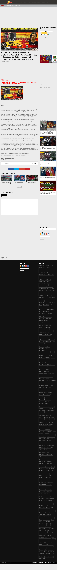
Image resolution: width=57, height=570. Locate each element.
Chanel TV (50, 325)
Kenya (47, 424)
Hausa (50, 387)
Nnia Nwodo (41, 470)
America (40, 286)
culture (40, 339)
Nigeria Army (49, 443)
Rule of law (41, 512)
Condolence (46, 334)
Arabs (54, 290)
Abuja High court (42, 272)
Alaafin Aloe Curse (42, 283)
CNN (46, 330)
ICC (40, 394)
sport (52, 533)
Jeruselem (45, 417)
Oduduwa (41, 477)
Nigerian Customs (49, 456)
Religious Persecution (43, 507)
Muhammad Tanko (42, 436)
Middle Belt (41, 433)
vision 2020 (50, 549)
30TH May (47, 265)
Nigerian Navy (49, 461)
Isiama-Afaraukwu (42, 413)
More (29, 2)
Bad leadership (47, 299)
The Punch (41, 539)
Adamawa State (42, 274)
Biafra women (50, 313)
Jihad (53, 417)
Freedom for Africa (42, 376)
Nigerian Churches (49, 454)
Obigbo (50, 475)
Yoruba (46, 556)
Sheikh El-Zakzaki (46, 519)
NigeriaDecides (42, 452)
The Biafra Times (8, 562)
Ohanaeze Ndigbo (42, 479)
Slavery (47, 523)
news (48, 438)
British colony (46, 320)
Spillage (47, 533)
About (36, 562)
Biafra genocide (51, 307)
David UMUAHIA (47, 343)
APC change (52, 288)
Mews (54, 431)
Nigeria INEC (41, 449)
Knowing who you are (42, 426)
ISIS (48, 413)
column (40, 334)
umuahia (40, 546)
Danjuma (40, 341)
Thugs (54, 539)
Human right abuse (42, 392)
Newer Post (6, 163)
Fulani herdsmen (46, 378)
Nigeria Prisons (50, 450)
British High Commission (43, 322)
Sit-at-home (41, 523)
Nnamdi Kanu (41, 468)
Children (40, 327)
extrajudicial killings (42, 366)
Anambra (50, 286)
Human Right (50, 390)
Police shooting (49, 491)
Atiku (51, 295)
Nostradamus (41, 473)
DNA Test (47, 346)
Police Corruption (42, 491)
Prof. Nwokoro (41, 498)
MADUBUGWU (48, 429)
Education (41, 355)
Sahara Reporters (42, 514)
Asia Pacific (41, 295)
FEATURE (47, 369)
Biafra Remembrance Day (43, 311)
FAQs (43, 562)
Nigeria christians (42, 445)
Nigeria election (42, 447)
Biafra (40, 306)
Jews (49, 417)
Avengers (40, 299)
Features (40, 371)
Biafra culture (45, 306)
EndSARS (53, 359)
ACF (47, 272)
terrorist (46, 537)
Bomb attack (41, 318)
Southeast (47, 530)
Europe (43, 362)
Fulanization (48, 380)
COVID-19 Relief (47, 336)
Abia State (46, 269)
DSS (50, 348)
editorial (52, 353)
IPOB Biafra (51, 408)
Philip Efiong (45, 489)
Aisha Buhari (41, 279)
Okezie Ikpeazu (49, 480)
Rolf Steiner (49, 510)
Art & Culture (41, 293)
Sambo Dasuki (49, 514)
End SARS (47, 359)
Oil (39, 480)
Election (40, 357)
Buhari (40, 323)
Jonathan (52, 419)
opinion (51, 484)
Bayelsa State (41, 302)
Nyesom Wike (52, 473)
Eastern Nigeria (42, 350)
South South (51, 528)
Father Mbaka (41, 369)
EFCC (45, 355)
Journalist (41, 420)
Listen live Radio (36, 2)
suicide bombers (42, 535)
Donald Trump (41, 348)
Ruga (54, 510)
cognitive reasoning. (42, 332)
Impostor (41, 401)
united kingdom (50, 546)
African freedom (42, 276)
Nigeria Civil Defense (50, 445)
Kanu (46, 422)
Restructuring (51, 507)
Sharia (40, 519)
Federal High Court (42, 373)
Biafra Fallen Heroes (42, 307)
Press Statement (42, 496)
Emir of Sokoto (41, 359)
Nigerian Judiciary (42, 461)
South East (48, 526)
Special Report (41, 533)
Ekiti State (50, 355)
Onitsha (45, 482)
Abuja (48, 270)
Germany (50, 383)
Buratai (45, 323)
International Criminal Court (44, 406)
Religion (47, 505)
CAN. (49, 323)
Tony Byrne (45, 540)
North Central (41, 472)
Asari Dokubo (48, 293)
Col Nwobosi (50, 332)
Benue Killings (49, 304)
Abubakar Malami (42, 270)
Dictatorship (41, 346)
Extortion (41, 364)
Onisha (40, 482)
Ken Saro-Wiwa (41, 424)
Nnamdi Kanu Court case (50, 468)
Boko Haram (49, 316)
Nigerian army (41, 454)
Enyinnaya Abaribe (46, 360)
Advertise (40, 562)
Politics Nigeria (46, 493)
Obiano (46, 475)
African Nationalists (50, 276)
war (53, 551)
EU (39, 362)
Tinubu (40, 540)
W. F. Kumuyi (49, 551)
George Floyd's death (43, 383)
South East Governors (42, 528)
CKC (43, 330)
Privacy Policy (47, 562)
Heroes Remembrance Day (43, 389)
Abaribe (48, 267)
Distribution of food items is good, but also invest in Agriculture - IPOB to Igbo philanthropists (21, 5)
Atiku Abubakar (41, 297)
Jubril (45, 420)
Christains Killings (47, 327)
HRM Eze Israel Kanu (42, 390)
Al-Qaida (48, 281)
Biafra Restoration (42, 313)
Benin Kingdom (52, 302)
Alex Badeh (49, 283)
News (25, 2)
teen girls (41, 537)
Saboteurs (47, 512)
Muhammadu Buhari (50, 436)
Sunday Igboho (49, 535)
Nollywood (47, 470)
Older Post (33, 163)
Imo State (48, 399)
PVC (44, 500)
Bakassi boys (41, 300)
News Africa (53, 438)
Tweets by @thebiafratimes (45, 87)
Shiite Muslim (41, 521)
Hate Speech (45, 387)
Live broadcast (41, 429)
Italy (50, 415)
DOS (47, 348)
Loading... (41, 84)
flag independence (51, 373)
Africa (53, 274)
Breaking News (48, 318)
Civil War (52, 329)
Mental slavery (48, 431)
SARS (40, 516)
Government (47, 385)
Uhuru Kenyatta (47, 544)
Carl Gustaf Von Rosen (43, 325)
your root (51, 556)
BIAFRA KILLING (50, 309)
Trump (40, 542)
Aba (52, 265)
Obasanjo (41, 475)
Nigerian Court (41, 456)
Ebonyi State (41, 353)
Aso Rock (46, 295)
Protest (40, 500)
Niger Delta (49, 440)
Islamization (41, 415)
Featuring (46, 371)
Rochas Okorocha (42, 510)
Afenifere (48, 274)
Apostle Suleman (48, 290)
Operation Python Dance (43, 484)
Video (46, 549)
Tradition (51, 540)
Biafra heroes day (42, 309)
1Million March (41, 265)
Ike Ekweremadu (42, 399)
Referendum (41, 505)
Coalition (51, 330)
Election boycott (47, 357)
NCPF (44, 438)
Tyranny (45, 542)
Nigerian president (50, 463)
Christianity (41, 329)
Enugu (40, 360)
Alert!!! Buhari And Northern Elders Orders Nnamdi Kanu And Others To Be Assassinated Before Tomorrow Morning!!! (46, 186)
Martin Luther (41, 431)
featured (52, 369)
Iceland (44, 394)
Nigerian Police (41, 463)
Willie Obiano (48, 553)
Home (21, 2)
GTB (40, 387)
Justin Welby (41, 422)
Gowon (52, 385)
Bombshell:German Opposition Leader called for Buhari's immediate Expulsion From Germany (46, 172)
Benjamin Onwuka (42, 304)
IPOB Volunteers (50, 410)
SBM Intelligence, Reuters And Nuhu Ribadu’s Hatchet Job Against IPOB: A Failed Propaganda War (32, 183)
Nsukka (47, 473)
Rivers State (47, 509)
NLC (53, 466)
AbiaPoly (52, 269)
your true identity (42, 558)
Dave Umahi (41, 343)
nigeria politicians (42, 450)
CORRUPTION (52, 334)
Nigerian (48, 452)
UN (44, 546)
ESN (52, 360)
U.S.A (51, 542)
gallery (53, 380)
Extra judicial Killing (48, 364)
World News (41, 556)
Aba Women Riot (42, 267)
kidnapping (52, 424)
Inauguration (47, 401)
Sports (43, 2)
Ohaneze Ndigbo (50, 479)
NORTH (52, 470)
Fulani (40, 378)
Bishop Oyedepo (42, 316)
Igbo (48, 396)
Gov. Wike (41, 385)
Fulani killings (41, 380)
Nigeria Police (48, 449)
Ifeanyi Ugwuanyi (42, 396)
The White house (48, 539)
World (53, 553)
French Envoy (50, 376)
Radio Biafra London (42, 503)
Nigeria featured (50, 447)
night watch (48, 466)
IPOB (46, 408)
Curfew (45, 339)
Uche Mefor (41, 544)
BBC (46, 302)
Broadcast (51, 322)
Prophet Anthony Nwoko (50, 498)
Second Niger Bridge (46, 516)
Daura (54, 341)
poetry (50, 489)
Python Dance (49, 500)
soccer (51, 523)
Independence (41, 403)
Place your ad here (43, 83)
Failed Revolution (51, 366)
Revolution (41, 509)
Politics (40, 493)
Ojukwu (43, 480)
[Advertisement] (28, 17)
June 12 (49, 420)
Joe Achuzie (41, 419)
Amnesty (45, 286)
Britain (40, 320)
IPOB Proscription (42, 410)
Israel (47, 415)
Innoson (51, 403)
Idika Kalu (49, 394)
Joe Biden (47, 419)
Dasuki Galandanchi (47, 341)
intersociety (41, 408)
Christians (47, 329)
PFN (40, 489)
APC (47, 288)
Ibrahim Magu (50, 392)
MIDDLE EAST (47, 433)
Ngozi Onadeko (42, 440)
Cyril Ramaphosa (51, 339)
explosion (48, 362)
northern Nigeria (48, 472)
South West (41, 530)
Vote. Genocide (42, 551)
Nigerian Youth (41, 466)
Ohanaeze (50, 477)
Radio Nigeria (50, 503)
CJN (40, 330)
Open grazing (50, 482)
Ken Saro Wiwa (51, 422)
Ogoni (46, 477)
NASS (40, 438)
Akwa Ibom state (42, 281)
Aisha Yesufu (47, 279)
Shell (52, 519)
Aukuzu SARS (51, 297)
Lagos (49, 426)
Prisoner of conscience (50, 496)
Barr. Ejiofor (48, 300)
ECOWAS (47, 353)
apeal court (41, 290)
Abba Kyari (41, 269)
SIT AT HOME (48, 521)
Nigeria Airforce (42, 443)
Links (48, 2)
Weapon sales (41, 553)
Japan (40, 417)
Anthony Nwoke (42, 288)
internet (52, 406)
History (51, 389)
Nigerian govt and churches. (44, 459)
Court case (41, 336)
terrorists (51, 537)
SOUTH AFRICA (41, 526)
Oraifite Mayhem (42, 486)
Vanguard (40, 549)
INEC (47, 403)
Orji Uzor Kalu (49, 486)
